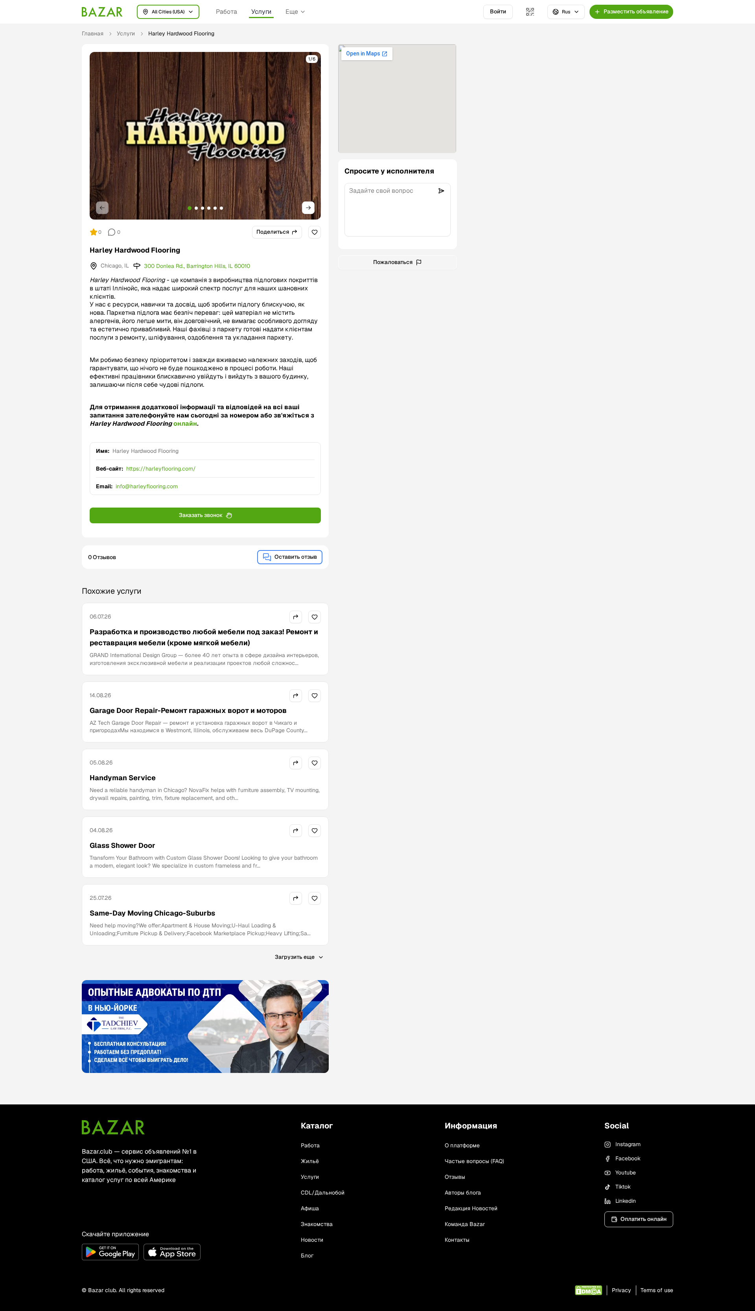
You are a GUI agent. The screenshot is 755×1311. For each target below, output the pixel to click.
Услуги (261, 11)
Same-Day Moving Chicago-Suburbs (152, 913)
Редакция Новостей (471, 1208)
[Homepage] (102, 12)
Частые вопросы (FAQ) (474, 1161)
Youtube (625, 1172)
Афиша (310, 1208)
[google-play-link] (110, 1252)
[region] (205, 136)
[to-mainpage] (113, 1127)
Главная (92, 33)
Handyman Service (123, 777)
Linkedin (625, 1200)
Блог (307, 1255)
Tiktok (623, 1186)
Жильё (310, 1161)
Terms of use (657, 1290)
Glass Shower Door (122, 845)
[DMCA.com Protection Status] (588, 1290)
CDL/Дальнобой (322, 1192)
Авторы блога (463, 1192)
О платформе (462, 1145)
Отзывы (455, 1176)
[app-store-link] (172, 1252)
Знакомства (317, 1224)
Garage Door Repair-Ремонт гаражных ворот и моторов (188, 710)
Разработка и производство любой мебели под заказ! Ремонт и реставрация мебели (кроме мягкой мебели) (204, 637)
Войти (498, 11)
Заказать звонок (201, 515)
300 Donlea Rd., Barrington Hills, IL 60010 (197, 266)
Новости (312, 1239)
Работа (226, 11)
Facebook (628, 1158)
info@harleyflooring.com (147, 486)
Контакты (457, 1239)
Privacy (621, 1290)
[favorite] (314, 232)
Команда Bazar (465, 1224)
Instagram (628, 1144)
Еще (291, 11)
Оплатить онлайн (644, 1218)
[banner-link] (205, 1026)
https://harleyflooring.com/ (161, 468)
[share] (295, 617)
